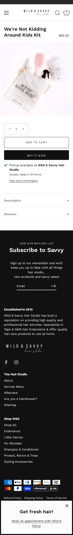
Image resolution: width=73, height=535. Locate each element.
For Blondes (13, 443)
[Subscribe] (53, 286)
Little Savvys (13, 437)
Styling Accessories (18, 461)
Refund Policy (12, 497)
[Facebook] (6, 362)
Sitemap (10, 405)
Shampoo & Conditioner (21, 449)
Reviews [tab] (10, 214)
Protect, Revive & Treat (21, 455)
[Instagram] (16, 362)
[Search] (57, 13)
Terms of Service (56, 497)
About (8, 380)
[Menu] (6, 12)
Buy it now (36, 155)
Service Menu (14, 386)
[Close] (66, 505)
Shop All (10, 425)
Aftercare (11, 393)
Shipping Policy (33, 497)
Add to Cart (36, 142)
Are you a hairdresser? (20, 399)
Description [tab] (12, 200)
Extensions (12, 431)
